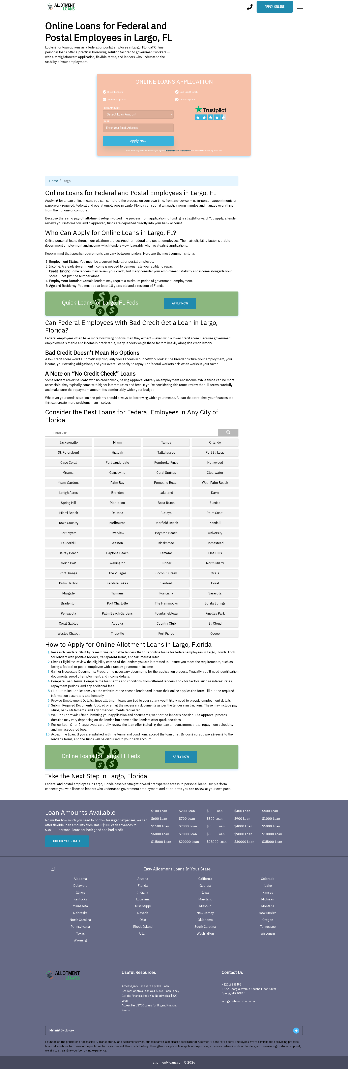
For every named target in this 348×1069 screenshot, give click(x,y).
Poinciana (166, 593)
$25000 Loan (217, 841)
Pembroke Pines (166, 462)
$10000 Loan (272, 834)
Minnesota (80, 906)
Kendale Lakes (117, 583)
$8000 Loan (216, 834)
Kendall (215, 523)
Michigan (267, 899)
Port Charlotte (117, 603)
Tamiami (117, 593)
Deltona (117, 513)
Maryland (205, 899)
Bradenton (68, 603)
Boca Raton (166, 503)
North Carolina (80, 920)
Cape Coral (68, 462)
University (215, 533)
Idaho (267, 885)
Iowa (205, 892)
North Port (68, 563)
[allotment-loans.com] (71, 975)
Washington (205, 933)
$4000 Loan (243, 826)
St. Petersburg (68, 452)
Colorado (267, 878)
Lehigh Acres (68, 492)
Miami (117, 442)
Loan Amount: (111, 108)
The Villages (117, 573)
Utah (142, 933)
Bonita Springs (215, 603)
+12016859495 (231, 984)
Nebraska (80, 913)
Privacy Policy (172, 150)
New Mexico (268, 913)
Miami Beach (68, 513)
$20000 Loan (189, 841)
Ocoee (215, 633)
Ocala (215, 573)
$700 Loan (187, 818)
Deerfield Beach (166, 523)
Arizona (142, 878)
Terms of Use (185, 150)
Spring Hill (68, 503)
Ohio (143, 920)
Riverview (117, 533)
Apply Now (138, 141)
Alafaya (166, 513)
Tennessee (268, 926)
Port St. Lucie (215, 452)
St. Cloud (215, 623)
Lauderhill (68, 543)
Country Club (166, 623)
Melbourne (117, 523)
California (205, 878)
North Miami (215, 563)
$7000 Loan (188, 834)
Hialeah (117, 452)
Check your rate (67, 841)
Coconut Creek (166, 573)
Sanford (166, 583)
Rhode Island (142, 926)
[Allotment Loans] (61, 7)
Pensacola (68, 613)
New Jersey (205, 913)
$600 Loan (159, 818)
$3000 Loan (216, 826)
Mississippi (143, 906)
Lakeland (166, 492)
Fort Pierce (166, 633)
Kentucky (80, 899)
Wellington (117, 563)
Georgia (205, 885)
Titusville (117, 633)
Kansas (267, 892)
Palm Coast (215, 513)
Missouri (205, 906)
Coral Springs (166, 472)
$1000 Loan (271, 818)
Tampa (166, 442)
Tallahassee (166, 452)
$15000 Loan (161, 841)
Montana (267, 906)
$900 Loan (242, 818)
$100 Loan (159, 811)
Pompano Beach (166, 482)
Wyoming (80, 940)
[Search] (228, 433)
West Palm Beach (215, 482)
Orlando (215, 442)
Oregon (267, 920)
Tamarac (166, 553)
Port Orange (68, 573)
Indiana (142, 892)
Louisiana (143, 899)
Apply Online (275, 7)
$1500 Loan (160, 826)
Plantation (117, 503)
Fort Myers (69, 533)
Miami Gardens (68, 482)
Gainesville (117, 472)
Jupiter (166, 563)
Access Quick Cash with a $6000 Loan (145, 986)
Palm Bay (117, 482)
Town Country (68, 523)
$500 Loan (270, 811)
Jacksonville (68, 442)
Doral (215, 583)
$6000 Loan (160, 834)
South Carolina (205, 926)
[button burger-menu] (300, 7)
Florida (143, 885)
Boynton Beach (166, 533)
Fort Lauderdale (117, 462)
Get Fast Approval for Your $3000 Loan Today (150, 991)
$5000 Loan (271, 826)
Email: (106, 121)
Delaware (80, 885)
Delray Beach (68, 553)
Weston (117, 543)
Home (53, 181)
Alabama (80, 878)
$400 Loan (242, 811)
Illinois (80, 892)
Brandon (117, 492)
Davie (215, 492)
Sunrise (215, 503)
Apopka (117, 623)
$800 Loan (215, 818)
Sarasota (215, 593)
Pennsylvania (80, 926)
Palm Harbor (68, 583)
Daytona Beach (117, 553)
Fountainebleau (166, 613)
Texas (80, 933)
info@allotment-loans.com (239, 1001)
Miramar (68, 472)
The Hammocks (166, 603)
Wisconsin (268, 933)
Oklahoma (205, 920)
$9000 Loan (243, 834)
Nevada (142, 913)
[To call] (250, 7)
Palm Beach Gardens (117, 613)
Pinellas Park (215, 613)
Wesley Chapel (69, 633)
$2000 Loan (188, 826)
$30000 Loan (244, 841)
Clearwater (215, 472)
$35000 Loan (272, 841)
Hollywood (215, 462)
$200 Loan (187, 811)
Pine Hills (215, 553)
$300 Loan (215, 811)
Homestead (215, 543)
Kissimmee (166, 543)
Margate (68, 593)
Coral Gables (68, 623)
